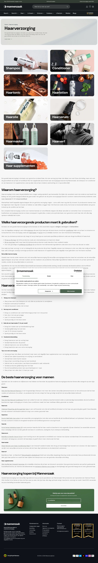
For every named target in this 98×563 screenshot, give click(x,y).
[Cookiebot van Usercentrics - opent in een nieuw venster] (75, 271)
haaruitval (8, 199)
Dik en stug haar (10, 242)
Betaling (31, 532)
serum (41, 233)
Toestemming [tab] (26, 276)
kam (22, 315)
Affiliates (44, 535)
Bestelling (31, 528)
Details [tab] (49, 276)
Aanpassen (48, 291)
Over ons (44, 526)
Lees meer (7, 39)
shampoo (30, 230)
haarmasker (33, 233)
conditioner (69, 230)
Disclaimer (45, 534)
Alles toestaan (71, 291)
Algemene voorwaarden (48, 528)
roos (3, 199)
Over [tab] (72, 276)
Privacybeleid (45, 530)
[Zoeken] (68, 6)
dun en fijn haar (11, 240)
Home (6, 24)
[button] (87, 6)
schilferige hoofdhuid (25, 245)
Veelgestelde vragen (34, 526)
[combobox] (51, 7)
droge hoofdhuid (21, 199)
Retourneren (32, 534)
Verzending (32, 530)
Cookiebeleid (45, 532)
